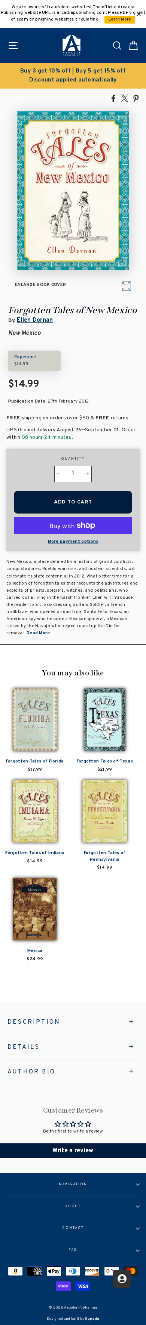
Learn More (120, 19)
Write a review (72, 1151)
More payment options (73, 542)
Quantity (73, 459)
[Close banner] (139, 14)
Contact (72, 1228)
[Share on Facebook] (113, 98)
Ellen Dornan (35, 320)
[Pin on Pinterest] (136, 98)
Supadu (92, 1318)
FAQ (73, 1250)
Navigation (73, 1184)
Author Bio (31, 1072)
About (73, 1206)
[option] (73, 76)
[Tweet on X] (124, 98)
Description (33, 1022)
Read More (38, 633)
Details (23, 1047)
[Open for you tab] (122, 1279)
